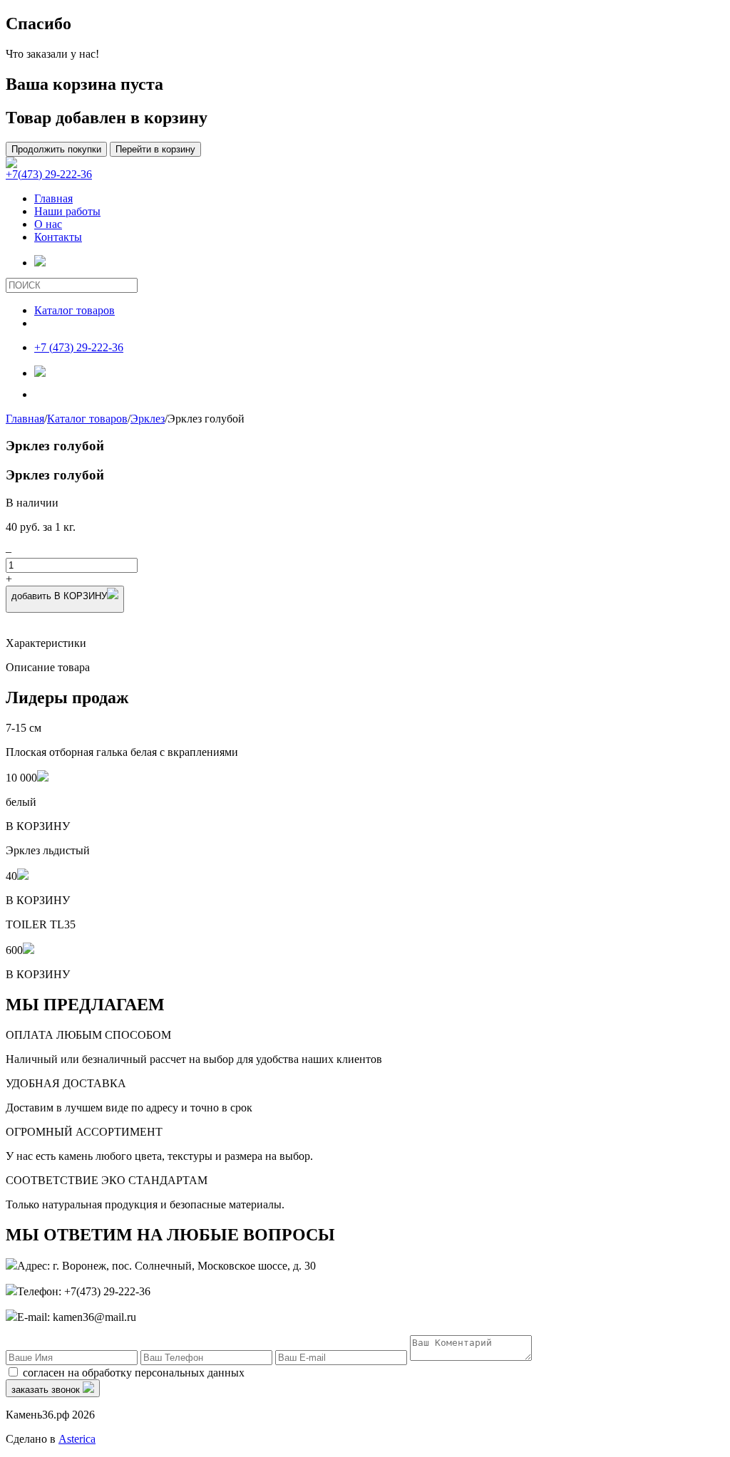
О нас (48, 224)
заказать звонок (47, 1389)
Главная (53, 198)
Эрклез (147, 419)
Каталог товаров (74, 310)
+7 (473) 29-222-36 (78, 347)
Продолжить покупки (56, 149)
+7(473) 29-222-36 (49, 174)
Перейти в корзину (155, 149)
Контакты (58, 237)
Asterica (77, 1439)
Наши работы (67, 211)
